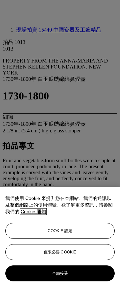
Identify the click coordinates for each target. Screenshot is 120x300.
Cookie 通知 (33, 211)
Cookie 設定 (60, 230)
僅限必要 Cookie (60, 252)
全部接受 (60, 273)
